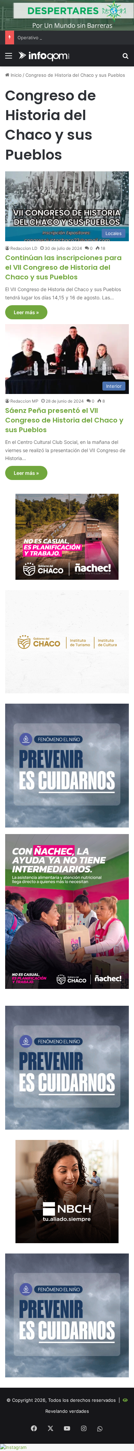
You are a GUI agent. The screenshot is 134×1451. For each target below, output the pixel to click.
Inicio (15, 75)
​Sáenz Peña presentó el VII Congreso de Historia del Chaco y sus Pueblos (64, 420)
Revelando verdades (67, 1411)
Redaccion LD (23, 248)
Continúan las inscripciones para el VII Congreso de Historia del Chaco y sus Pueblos (63, 267)
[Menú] (8, 58)
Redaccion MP (24, 401)
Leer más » (26, 312)
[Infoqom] (44, 56)
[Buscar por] (125, 58)
